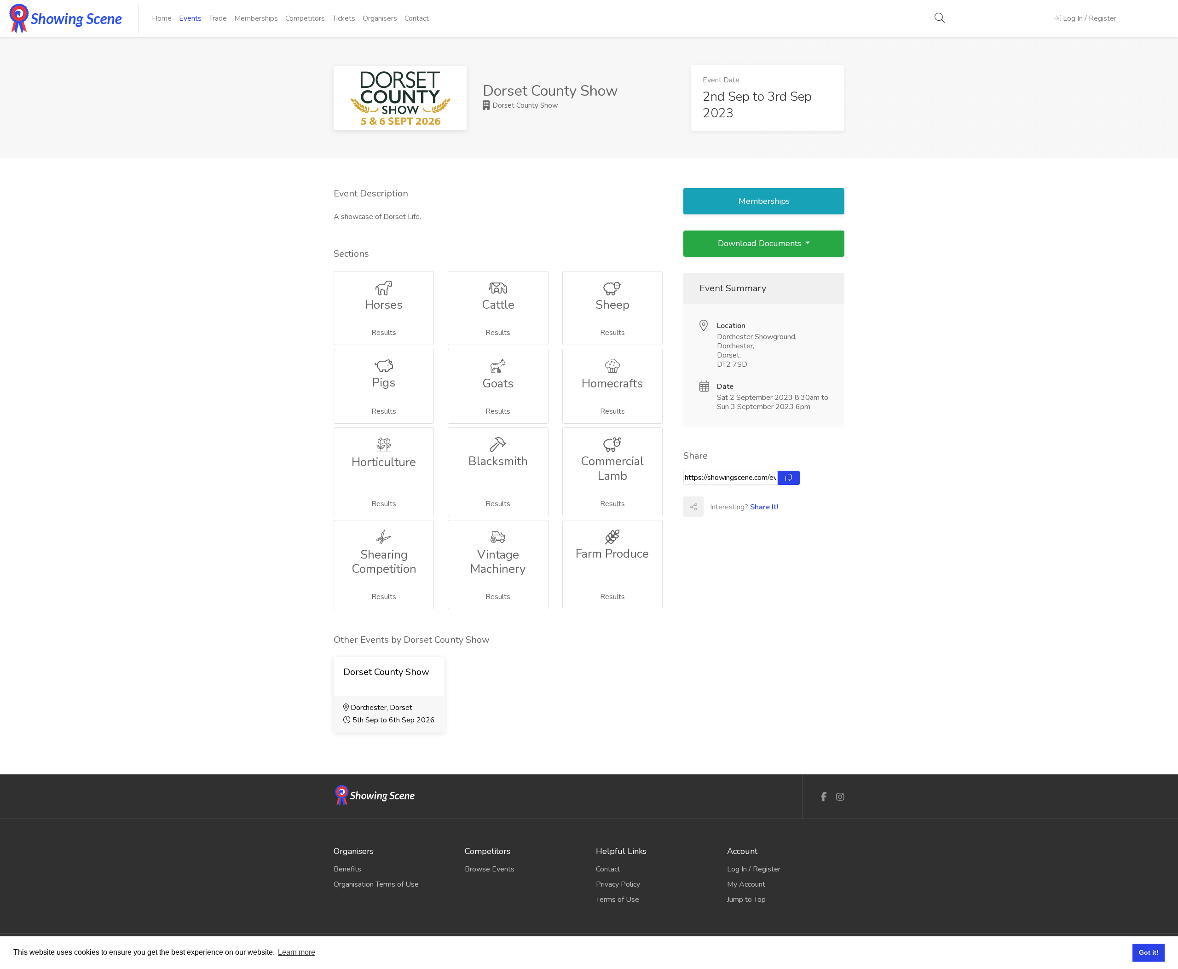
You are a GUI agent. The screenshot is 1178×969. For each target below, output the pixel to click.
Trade (218, 18)
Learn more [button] (296, 952)
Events (190, 18)
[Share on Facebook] (713, 506)
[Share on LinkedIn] (754, 506)
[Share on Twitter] (733, 506)
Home (162, 18)
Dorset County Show (524, 105)
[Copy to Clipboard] (789, 478)
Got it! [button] (1149, 952)
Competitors (305, 18)
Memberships (256, 18)
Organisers (380, 18)
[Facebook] (824, 797)
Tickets (343, 18)
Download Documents (760, 243)
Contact (416, 18)
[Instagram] (840, 797)
